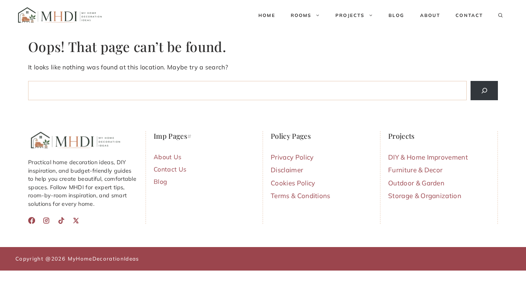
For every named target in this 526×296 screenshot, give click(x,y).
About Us (168, 157)
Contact (469, 15)
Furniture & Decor (415, 170)
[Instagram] (46, 220)
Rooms (301, 15)
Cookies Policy (293, 183)
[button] (501, 15)
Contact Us (170, 169)
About (430, 15)
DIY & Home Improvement (428, 157)
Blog (397, 15)
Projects (350, 15)
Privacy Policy (292, 157)
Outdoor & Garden (416, 183)
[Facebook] (31, 220)
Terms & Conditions (300, 196)
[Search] (484, 90)
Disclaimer (287, 170)
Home (266, 15)
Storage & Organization (424, 196)
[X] (75, 220)
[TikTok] (61, 220)
